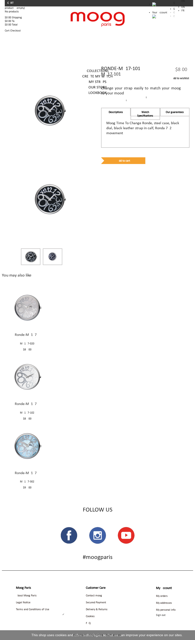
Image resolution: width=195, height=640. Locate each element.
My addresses (164, 603)
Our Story (97, 87)
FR (183, 10)
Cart (10, 3)
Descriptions (116, 112)
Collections (97, 71)
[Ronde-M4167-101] (49, 199)
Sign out (161, 615)
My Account (164, 588)
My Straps (97, 82)
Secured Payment (96, 602)
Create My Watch (97, 76)
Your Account (159, 12)
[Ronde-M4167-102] (27, 376)
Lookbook (97, 93)
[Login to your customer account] (154, 16)
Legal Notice (23, 602)
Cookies (90, 616)
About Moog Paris (26, 595)
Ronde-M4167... (27, 335)
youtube (126, 535)
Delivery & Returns (96, 609)
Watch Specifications (145, 114)
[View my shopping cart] (159, 5)
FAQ (88, 623)
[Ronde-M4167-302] (27, 445)
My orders (162, 596)
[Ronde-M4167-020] (27, 307)
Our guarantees (175, 112)
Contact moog (94, 595)
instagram (97, 535)
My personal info (166, 610)
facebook (69, 535)
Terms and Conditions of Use (32, 609)
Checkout (15, 30)
